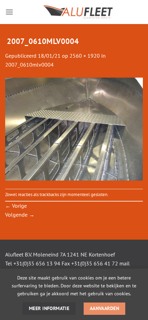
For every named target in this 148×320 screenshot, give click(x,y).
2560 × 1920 (85, 55)
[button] (9, 11)
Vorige (16, 205)
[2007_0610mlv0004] (74, 128)
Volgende (19, 214)
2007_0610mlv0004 (29, 64)
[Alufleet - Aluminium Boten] (78, 12)
